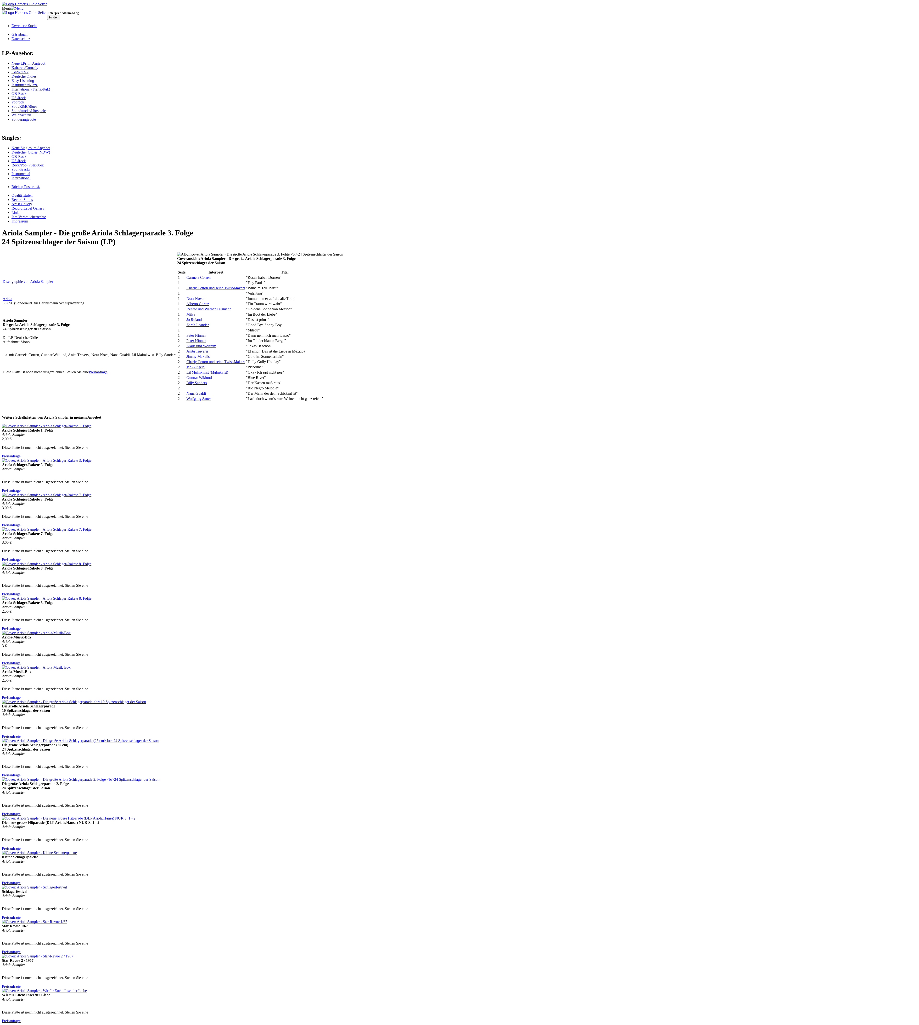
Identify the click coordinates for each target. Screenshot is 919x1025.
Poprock (17, 102)
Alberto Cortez (197, 304)
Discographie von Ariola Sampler (28, 281)
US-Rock (18, 98)
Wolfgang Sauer (198, 399)
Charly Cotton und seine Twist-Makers (215, 288)
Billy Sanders (196, 383)
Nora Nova (194, 298)
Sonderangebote (23, 119)
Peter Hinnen (196, 335)
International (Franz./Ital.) (30, 89)
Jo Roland (194, 320)
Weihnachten (21, 115)
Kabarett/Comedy (24, 68)
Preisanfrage (98, 372)
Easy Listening (22, 81)
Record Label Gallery (27, 208)
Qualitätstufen (22, 195)
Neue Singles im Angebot (30, 148)
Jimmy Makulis (198, 356)
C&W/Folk (19, 72)
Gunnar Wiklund (199, 378)
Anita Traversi (197, 351)
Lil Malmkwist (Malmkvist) (207, 372)
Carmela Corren (198, 277)
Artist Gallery (21, 204)
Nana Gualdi (196, 393)
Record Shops (22, 200)
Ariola (7, 299)
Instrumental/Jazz (24, 85)
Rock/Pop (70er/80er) (27, 165)
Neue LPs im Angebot (28, 63)
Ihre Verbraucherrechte (28, 217)
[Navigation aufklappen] (17, 8)
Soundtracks (20, 169)
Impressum (19, 221)
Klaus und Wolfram (201, 346)
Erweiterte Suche (24, 26)
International (20, 178)
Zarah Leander (197, 325)
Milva (190, 314)
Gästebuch (19, 34)
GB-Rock (18, 93)
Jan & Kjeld (195, 367)
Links (15, 213)
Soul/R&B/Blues (24, 106)
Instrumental (20, 174)
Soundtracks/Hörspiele (28, 111)
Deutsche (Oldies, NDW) (30, 152)
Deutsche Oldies (23, 76)
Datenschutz (20, 39)
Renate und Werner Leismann (208, 309)
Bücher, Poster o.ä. (25, 187)
